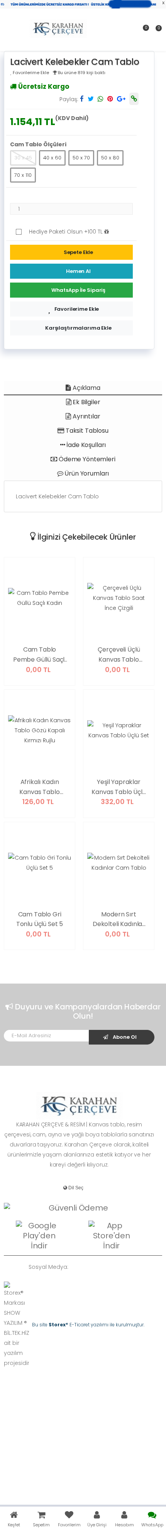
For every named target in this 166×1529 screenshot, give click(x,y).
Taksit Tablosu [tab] (86, 430)
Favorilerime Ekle (76, 309)
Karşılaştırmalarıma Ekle (78, 328)
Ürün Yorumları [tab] (86, 473)
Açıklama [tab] (85, 387)
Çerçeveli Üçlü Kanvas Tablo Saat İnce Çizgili (119, 654)
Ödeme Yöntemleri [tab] (86, 459)
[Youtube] (124, 1267)
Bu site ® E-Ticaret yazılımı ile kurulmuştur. (88, 1324)
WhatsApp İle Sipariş (78, 290)
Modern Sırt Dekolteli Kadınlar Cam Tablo (119, 919)
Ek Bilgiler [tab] (85, 402)
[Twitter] (101, 1267)
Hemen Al (78, 271)
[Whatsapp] (78, 1267)
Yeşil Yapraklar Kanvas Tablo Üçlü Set (118, 787)
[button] (156, 31)
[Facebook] (89, 1267)
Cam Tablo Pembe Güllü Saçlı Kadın (39, 654)
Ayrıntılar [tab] (85, 416)
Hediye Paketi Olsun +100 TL (66, 231)
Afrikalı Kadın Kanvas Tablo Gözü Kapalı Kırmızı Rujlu (39, 787)
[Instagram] (113, 1267)
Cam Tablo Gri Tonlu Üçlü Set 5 (39, 919)
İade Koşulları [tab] (85, 444)
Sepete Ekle (78, 252)
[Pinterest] (136, 1267)
